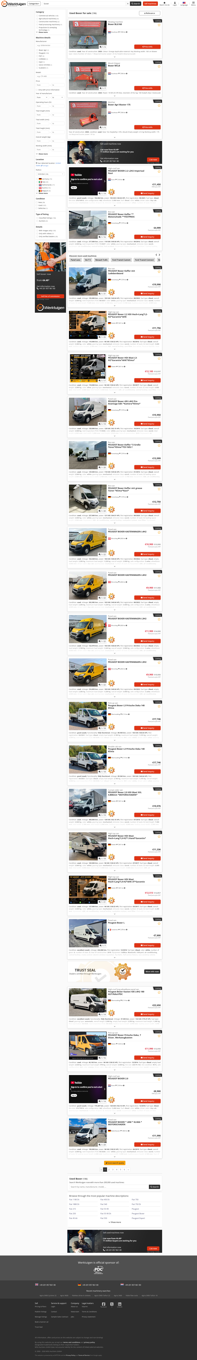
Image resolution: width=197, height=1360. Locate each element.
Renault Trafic (101, 260)
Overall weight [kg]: (43, 137)
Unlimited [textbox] (43, 174)
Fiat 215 (72, 1209)
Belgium (46, 191)
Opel (42, 62)
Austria (46, 188)
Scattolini (43, 68)
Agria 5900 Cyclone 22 (48, 1295)
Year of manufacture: (44, 93)
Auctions (43, 221)
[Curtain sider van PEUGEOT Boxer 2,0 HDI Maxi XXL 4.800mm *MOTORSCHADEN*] (88, 803)
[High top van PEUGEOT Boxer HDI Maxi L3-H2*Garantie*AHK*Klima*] (88, 368)
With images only (47, 230)
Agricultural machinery (49, 19)
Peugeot (44, 53)
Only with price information (49, 90)
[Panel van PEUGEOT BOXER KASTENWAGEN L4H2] (88, 542)
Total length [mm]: (43, 111)
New (41, 202)
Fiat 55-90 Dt (105, 1213)
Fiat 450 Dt (105, 1199)
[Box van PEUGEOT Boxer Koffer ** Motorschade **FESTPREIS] (88, 225)
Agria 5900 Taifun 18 (149, 1295)
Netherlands (48, 185)
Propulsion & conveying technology (48, 28)
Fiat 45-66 (73, 1218)
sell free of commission (50, 296)
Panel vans (75, 260)
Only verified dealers (48, 236)
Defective (43, 208)
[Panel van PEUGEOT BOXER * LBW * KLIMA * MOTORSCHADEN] (88, 1132)
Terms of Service (84, 1355)
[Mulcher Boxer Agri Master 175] (88, 115)
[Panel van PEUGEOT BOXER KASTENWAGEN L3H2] (88, 629)
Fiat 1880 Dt (74, 1204)
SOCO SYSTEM (45, 65)
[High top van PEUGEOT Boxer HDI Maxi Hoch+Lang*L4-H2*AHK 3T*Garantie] (88, 890)
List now (153, 159)
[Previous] (71, 34)
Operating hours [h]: (44, 102)
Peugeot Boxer (138, 1213)
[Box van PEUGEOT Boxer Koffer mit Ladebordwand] (88, 281)
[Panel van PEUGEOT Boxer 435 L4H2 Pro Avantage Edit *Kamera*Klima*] (88, 412)
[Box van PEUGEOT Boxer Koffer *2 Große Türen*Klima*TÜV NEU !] (88, 455)
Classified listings (47, 218)
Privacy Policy (70, 1355)
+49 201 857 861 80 (47, 1285)
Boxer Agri (44, 50)
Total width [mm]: (42, 119)
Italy (45, 182)
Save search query (115, 1163)
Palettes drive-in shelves (81, 1295)
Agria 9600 (64, 1295)
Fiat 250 (72, 1213)
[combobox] (50, 174)
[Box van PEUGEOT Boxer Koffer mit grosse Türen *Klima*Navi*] (88, 499)
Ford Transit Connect (144, 260)
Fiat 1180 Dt (74, 1199)
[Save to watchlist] (159, 24)
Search (136, 3)
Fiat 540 (103, 1204)
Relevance (150, 13)
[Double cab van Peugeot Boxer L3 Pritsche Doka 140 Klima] (88, 759)
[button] (193, 3)
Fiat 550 (103, 1218)
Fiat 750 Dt (136, 1204)
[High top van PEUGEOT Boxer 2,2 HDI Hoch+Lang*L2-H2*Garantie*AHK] (88, 325)
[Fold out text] (115, 57)
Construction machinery (49, 21)
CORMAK (43, 59)
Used (42, 205)
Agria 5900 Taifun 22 (102, 1295)
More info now (152, 971)
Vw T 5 (88, 260)
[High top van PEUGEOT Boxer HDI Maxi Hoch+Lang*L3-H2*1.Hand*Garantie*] (88, 846)
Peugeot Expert (138, 1218)
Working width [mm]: (44, 146)
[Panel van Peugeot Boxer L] (88, 933)
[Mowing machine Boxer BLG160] (88, 35)
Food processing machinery (50, 24)
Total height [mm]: (43, 128)
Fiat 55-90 (104, 1209)
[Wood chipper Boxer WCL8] (88, 76)
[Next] (104, 34)
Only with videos (46, 233)
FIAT (41, 56)
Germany (47, 179)
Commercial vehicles (48, 16)
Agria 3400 (118, 1295)
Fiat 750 (135, 1199)
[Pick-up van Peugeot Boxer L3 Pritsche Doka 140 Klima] (88, 716)
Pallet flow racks (132, 1295)
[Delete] (128, 3)
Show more (115, 1222)
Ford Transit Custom (121, 260)
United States (48, 164)
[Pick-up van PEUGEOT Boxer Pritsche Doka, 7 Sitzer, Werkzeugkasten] (88, 1046)
